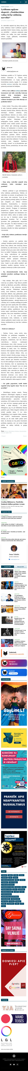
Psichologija (21, 889)
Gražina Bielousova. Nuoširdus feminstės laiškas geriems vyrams (13, 503)
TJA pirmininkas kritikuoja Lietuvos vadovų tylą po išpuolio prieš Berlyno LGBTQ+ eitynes (20, 598)
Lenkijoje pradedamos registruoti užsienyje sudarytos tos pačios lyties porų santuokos (11, 517)
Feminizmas (4, 882)
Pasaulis (10, 875)
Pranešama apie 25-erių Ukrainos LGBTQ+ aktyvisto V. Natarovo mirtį (20, 632)
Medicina (22, 879)
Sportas (21, 891)
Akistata (21, 875)
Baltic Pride (4, 901)
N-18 (22, 903)
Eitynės (23, 887)
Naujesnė (3, 436)
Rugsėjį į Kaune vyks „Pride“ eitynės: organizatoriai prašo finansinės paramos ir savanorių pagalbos (19, 621)
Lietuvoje (3, 432)
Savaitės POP (7, 567)
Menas (17, 879)
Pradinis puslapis (5, 6)
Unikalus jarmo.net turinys (7, 879)
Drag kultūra (10, 903)
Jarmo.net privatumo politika (7, 1049)
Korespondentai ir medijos (7, 887)
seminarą (9, 84)
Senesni (24, 436)
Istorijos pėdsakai (5, 898)
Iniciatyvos (17, 887)
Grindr (17, 903)
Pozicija (15, 877)
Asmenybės (4, 877)
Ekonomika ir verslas (6, 889)
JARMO (3, 2)
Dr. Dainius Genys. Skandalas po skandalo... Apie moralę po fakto (13, 532)
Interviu (11, 6)
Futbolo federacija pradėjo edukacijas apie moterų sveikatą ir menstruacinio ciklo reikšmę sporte (13, 540)
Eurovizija (11, 901)
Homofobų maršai (15, 898)
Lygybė (7, 432)
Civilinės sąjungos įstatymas (7, 884)
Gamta (3, 906)
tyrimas (18, 90)
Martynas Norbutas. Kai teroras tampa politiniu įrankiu (20, 609)
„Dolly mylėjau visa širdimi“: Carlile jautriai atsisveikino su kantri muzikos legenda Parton (12, 525)
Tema (10, 432)
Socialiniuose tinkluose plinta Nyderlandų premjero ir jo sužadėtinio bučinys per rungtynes (20, 643)
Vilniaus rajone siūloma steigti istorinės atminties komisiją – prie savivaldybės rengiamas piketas (20, 574)
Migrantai (18, 901)
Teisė (10, 877)
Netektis (3, 903)
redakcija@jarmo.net (15, 559)
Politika (15, 875)
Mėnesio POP (20, 567)
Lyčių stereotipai (22, 431)
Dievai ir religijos (13, 882)
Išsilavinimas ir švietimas (14, 431)
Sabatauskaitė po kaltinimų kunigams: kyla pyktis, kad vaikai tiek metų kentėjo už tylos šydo (20, 586)
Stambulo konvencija (6, 894)
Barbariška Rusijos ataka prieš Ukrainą (10, 896)
